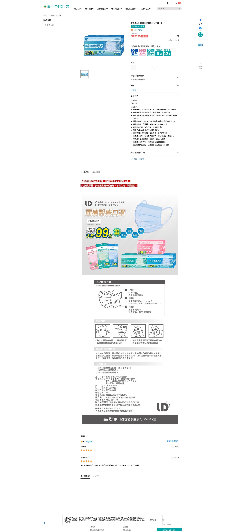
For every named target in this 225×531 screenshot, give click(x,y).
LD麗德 (133, 90)
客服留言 (125, 527)
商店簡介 (92, 527)
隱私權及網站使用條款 (97, 530)
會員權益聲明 (127, 530)
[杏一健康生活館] (56, 6)
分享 (135, 159)
